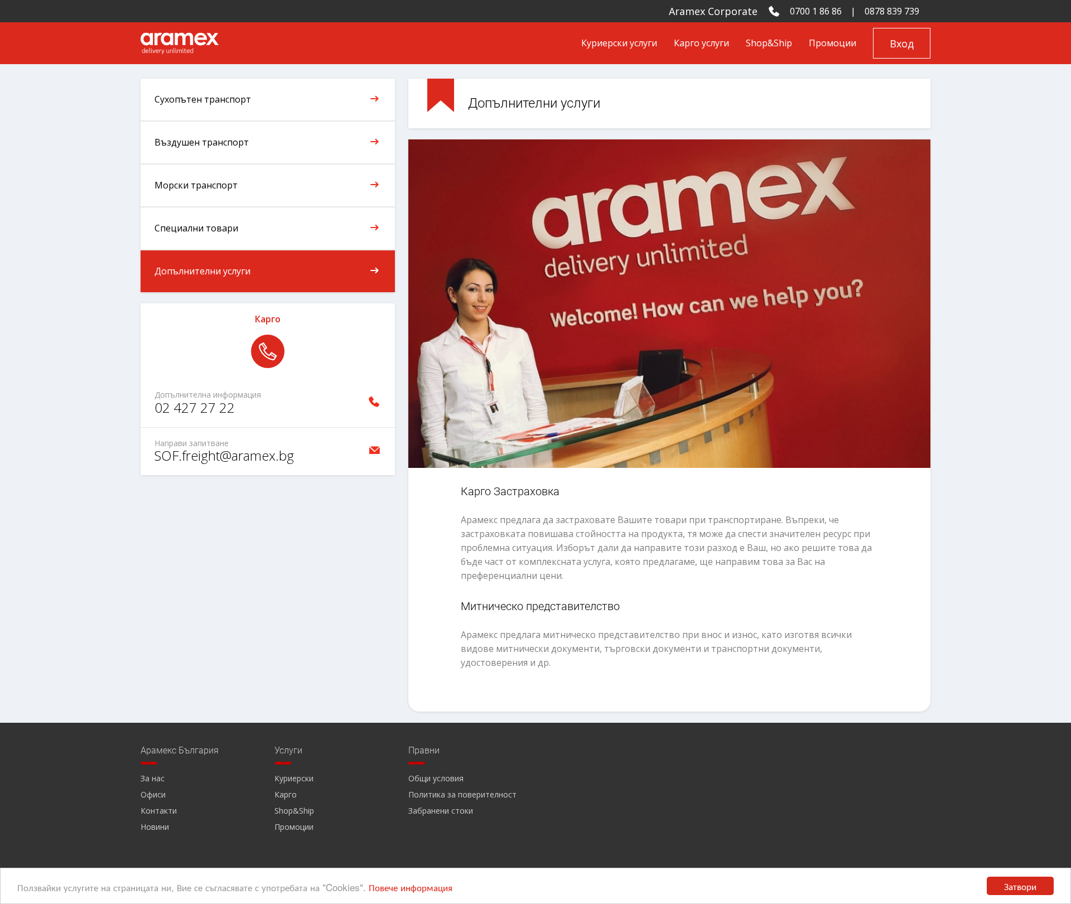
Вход (902, 43)
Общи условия (436, 778)
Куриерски (293, 778)
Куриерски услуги (619, 43)
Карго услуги (701, 43)
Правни (424, 750)
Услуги (288, 750)
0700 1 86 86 (816, 11)
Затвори (1020, 886)
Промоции (832, 43)
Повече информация (410, 887)
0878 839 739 (892, 11)
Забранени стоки (440, 810)
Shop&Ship (769, 43)
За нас (153, 778)
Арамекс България (180, 750)
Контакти (159, 810)
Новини (155, 826)
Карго (285, 794)
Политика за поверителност (462, 794)
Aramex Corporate (713, 11)
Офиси (153, 794)
